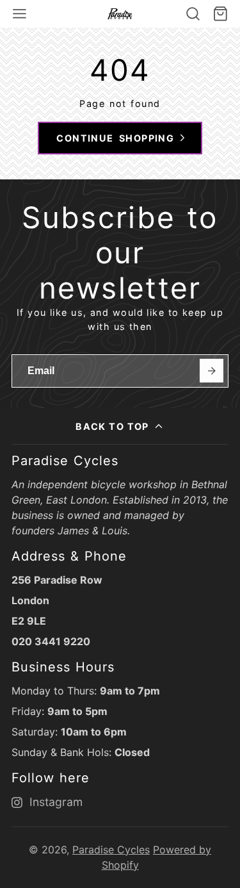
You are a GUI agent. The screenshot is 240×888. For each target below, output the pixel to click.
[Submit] (211, 370)
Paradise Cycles (111, 849)
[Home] (120, 13)
